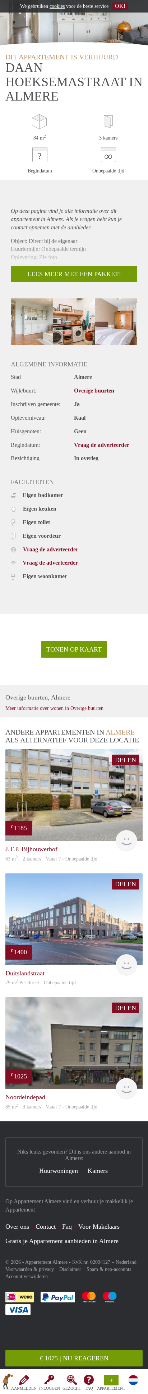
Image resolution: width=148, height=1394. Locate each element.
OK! (120, 6)
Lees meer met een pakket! (74, 274)
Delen (125, 760)
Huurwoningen (58, 1170)
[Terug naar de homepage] (8, 1383)
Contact (46, 1226)
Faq (67, 1226)
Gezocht (72, 1388)
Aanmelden (24, 1388)
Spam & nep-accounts (109, 1269)
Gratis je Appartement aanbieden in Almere (62, 1240)
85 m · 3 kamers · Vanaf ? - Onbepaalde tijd (51, 1107)
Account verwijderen (26, 1276)
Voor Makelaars (99, 1226)
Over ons (17, 1226)
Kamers (98, 1170)
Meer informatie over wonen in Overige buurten (54, 708)
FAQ (89, 1388)
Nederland (126, 1262)
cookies (57, 6)
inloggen (49, 1388)
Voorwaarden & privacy (29, 1269)
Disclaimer (70, 1269)
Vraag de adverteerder (101, 445)
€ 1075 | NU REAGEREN (74, 1358)
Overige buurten (94, 391)
